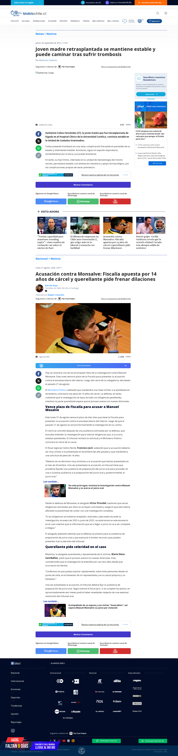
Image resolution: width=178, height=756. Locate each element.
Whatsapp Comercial (108, 740)
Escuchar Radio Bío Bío (152, 2)
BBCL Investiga (98, 21)
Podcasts (15, 21)
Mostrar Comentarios (83, 185)
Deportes (63, 21)
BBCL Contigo (113, 21)
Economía (52, 21)
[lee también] (56, 490)
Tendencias (75, 21)
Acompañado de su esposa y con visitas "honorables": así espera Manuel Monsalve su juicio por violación (98, 606)
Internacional (39, 21)
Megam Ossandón (56, 295)
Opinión (86, 21)
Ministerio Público (57, 389)
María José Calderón (48, 60)
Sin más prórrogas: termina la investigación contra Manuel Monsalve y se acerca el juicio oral (99, 486)
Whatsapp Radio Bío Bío (154, 741)
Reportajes (16, 722)
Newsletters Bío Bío (93, 2)
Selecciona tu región (23, 2)
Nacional (26, 21)
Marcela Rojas (51, 285)
